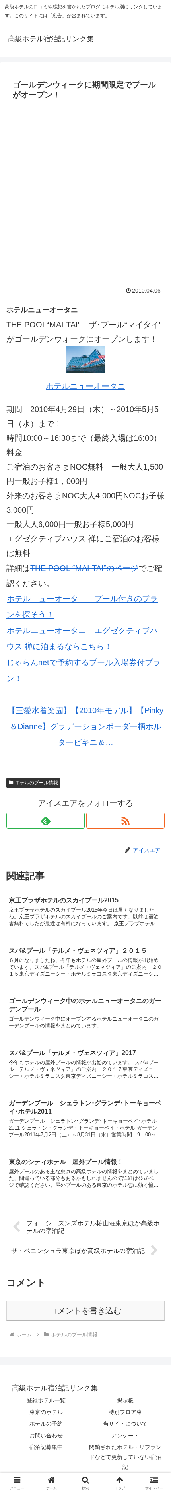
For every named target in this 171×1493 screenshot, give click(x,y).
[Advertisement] (85, 193)
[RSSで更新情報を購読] (125, 821)
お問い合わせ (46, 1435)
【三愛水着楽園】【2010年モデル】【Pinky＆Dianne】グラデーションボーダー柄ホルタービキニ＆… (85, 726)
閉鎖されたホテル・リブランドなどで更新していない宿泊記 (125, 1457)
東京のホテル (46, 1412)
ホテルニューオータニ (85, 386)
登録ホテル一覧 (46, 1400)
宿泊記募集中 (46, 1447)
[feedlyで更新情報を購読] (45, 821)
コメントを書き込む (85, 1310)
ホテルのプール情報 (36, 782)
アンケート (125, 1435)
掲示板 (125, 1400)
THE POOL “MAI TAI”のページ (84, 568)
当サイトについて (125, 1423)
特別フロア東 (125, 1412)
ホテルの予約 (46, 1423)
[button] (154, 1224)
